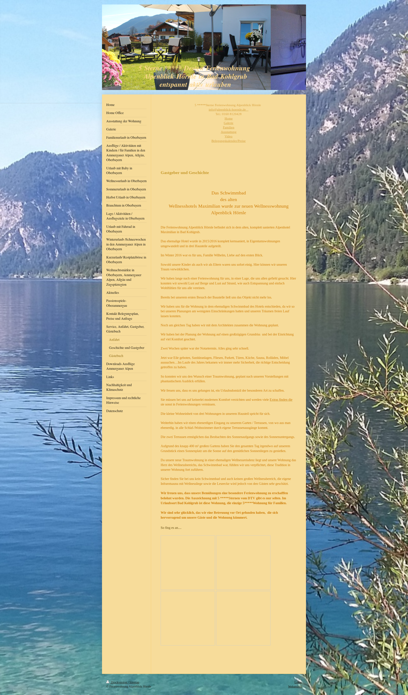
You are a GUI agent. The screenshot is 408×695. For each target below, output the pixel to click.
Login (298, 682)
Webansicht (295, 686)
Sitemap (134, 682)
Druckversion (119, 682)
